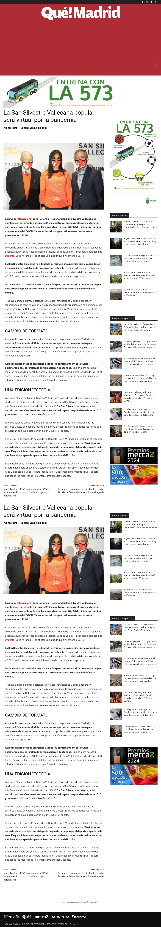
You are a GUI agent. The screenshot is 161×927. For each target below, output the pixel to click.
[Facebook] (142, 2)
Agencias (12, 128)
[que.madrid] (80, 13)
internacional (24, 218)
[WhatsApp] (28, 135)
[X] (156, 2)
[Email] (50, 135)
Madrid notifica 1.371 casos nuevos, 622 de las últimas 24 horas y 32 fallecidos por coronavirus (26, 492)
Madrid (85, 339)
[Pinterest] (21, 135)
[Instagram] (147, 2)
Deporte (9, 255)
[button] (154, 64)
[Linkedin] (43, 135)
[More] (57, 135)
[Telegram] (151, 2)
